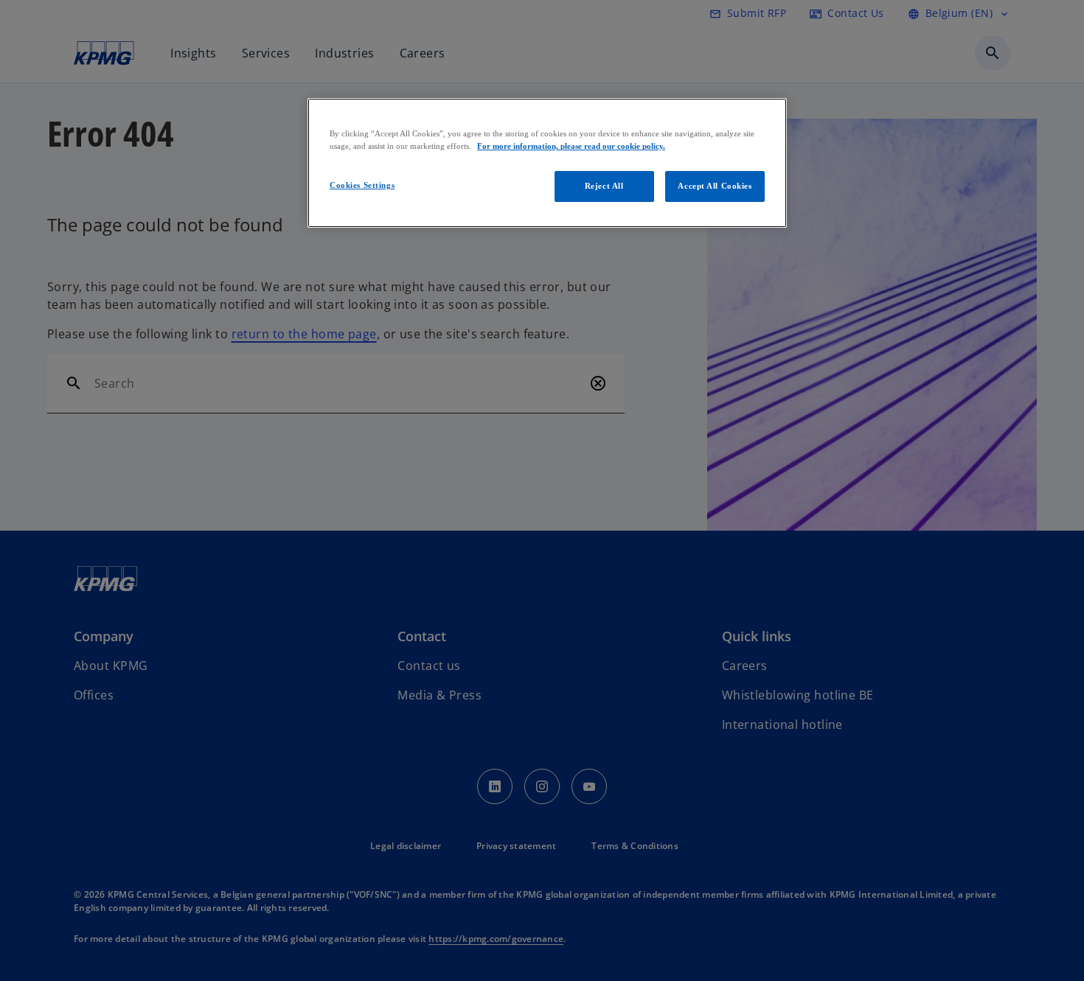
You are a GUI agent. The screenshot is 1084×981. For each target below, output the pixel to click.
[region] (547, 163)
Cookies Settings (362, 185)
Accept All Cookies (714, 185)
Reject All (604, 185)
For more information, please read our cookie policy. (571, 146)
